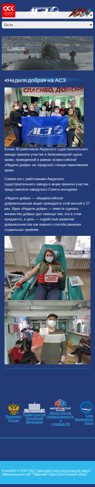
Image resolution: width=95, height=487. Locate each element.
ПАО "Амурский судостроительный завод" (59, 471)
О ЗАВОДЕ (16, 48)
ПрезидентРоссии (13, 418)
